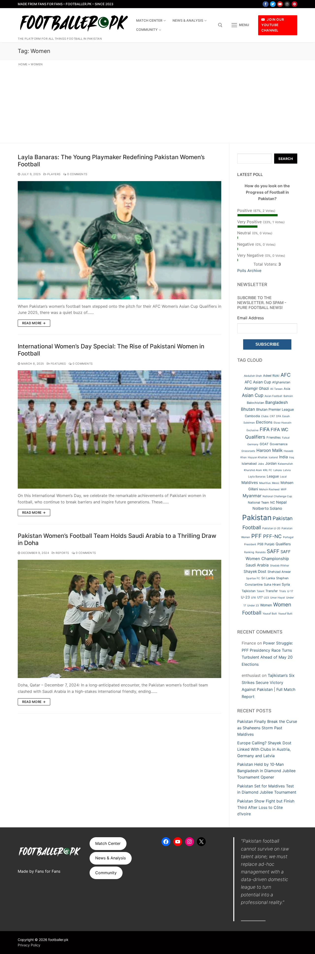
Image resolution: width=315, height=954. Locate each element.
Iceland (273, 457)
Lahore (277, 470)
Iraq (291, 457)
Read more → (34, 323)
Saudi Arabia (257, 565)
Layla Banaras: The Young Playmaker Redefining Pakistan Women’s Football (111, 160)
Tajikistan (248, 591)
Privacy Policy (29, 945)
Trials (282, 591)
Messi (275, 483)
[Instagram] (287, 4)
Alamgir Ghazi (256, 388)
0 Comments (76, 174)
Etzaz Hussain (282, 422)
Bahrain (288, 396)
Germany (252, 444)
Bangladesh (276, 402)
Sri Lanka (268, 578)
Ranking (249, 552)
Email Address (250, 317)
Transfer (272, 591)
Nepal (281, 502)
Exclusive (252, 430)
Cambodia (252, 416)
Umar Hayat (277, 597)
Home (23, 64)
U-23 (245, 597)
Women (266, 605)
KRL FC (267, 470)
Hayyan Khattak (258, 457)
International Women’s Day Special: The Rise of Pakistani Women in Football (111, 350)
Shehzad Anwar (279, 572)
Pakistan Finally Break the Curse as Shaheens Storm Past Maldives (267, 728)
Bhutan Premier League (275, 409)
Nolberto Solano (267, 508)
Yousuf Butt (285, 613)
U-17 (290, 591)
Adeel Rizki (271, 375)
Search (285, 159)
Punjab (269, 544)
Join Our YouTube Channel (272, 24)
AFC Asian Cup (258, 382)
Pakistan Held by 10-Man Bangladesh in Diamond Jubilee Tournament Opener (266, 771)
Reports (62, 553)
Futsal (286, 437)
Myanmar (252, 495)
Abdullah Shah (253, 375)
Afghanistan (281, 382)
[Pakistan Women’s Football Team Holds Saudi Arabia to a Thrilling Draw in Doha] (119, 619)
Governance (278, 444)
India (283, 457)
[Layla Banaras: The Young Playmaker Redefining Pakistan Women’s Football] (119, 240)
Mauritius (265, 483)
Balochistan (255, 403)
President (250, 544)
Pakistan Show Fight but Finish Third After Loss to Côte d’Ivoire (265, 807)
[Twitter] (273, 4)
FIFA (264, 429)
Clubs (264, 416)
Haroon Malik (269, 450)
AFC (286, 375)
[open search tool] (220, 25)
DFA (278, 416)
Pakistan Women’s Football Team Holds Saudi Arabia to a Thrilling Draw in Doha (117, 539)
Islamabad (249, 463)
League (273, 476)
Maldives (249, 482)
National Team (258, 502)
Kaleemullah (285, 463)
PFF (256, 536)
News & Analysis (110, 857)
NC (272, 502)
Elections (264, 422)
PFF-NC (272, 536)
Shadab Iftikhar (279, 565)
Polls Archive (249, 270)
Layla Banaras (257, 476)
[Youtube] (280, 4)
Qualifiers (283, 544)
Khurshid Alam (253, 470)
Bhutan (248, 409)
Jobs (261, 463)
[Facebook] (265, 4)
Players (54, 174)
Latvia (287, 470)
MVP (283, 489)
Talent (260, 591)
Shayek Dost (255, 571)
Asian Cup (252, 395)
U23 (266, 597)
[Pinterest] (294, 4)
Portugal (288, 537)
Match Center (108, 843)
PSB (260, 544)
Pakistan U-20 (271, 528)
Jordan (271, 463)
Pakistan (256, 517)
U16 (253, 597)
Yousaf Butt (270, 613)
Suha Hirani (272, 584)
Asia (287, 389)
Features (58, 363)
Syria (286, 584)
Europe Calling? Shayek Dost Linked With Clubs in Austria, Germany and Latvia (264, 749)
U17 (260, 597)
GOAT (264, 444)
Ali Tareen (276, 389)
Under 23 (253, 605)
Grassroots (248, 451)
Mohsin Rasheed (269, 489)
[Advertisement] (157, 103)
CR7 (272, 416)
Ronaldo (260, 552)
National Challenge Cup (277, 496)
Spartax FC (253, 578)
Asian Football (273, 396)
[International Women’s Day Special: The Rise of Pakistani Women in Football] (119, 429)
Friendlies (274, 437)
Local (283, 476)
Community (106, 872)
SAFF (273, 551)
